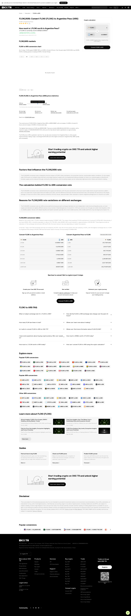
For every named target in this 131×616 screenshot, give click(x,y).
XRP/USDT (83, 576)
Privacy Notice (22, 566)
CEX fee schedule (54, 564)
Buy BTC (67, 564)
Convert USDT (68, 591)
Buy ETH (67, 566)
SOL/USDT (83, 571)
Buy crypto (37, 566)
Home (20, 13)
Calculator (27, 13)
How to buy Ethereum (86, 599)
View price (55, 463)
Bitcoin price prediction (86, 586)
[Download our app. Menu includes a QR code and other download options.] (122, 7)
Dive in (23, 463)
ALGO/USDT (83, 578)
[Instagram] (36, 608)
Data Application (23, 575)
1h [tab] (21, 56)
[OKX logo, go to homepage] (7, 7)
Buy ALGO (67, 578)
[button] (42, 314)
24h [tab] (27, 56)
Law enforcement (23, 570)
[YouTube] (38, 608)
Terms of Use (68, 509)
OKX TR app (22, 578)
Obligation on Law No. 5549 (24, 586)
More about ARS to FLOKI (106, 234)
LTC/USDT (83, 583)
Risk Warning (78, 509)
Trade (23, 7)
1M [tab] (36, 56)
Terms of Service (37, 511)
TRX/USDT (83, 574)
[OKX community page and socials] (41, 608)
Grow (38, 7)
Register (105, 567)
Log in (110, 7)
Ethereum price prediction (84, 589)
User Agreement (23, 563)
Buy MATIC (68, 569)
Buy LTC (67, 583)
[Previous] (20, 529)
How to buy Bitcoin (85, 597)
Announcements (54, 576)
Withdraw (51, 7)
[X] (30, 608)
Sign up (116, 7)
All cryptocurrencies (39, 574)
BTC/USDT (83, 564)
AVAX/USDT (83, 581)
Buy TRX (67, 576)
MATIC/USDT (84, 569)
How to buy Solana (85, 601)
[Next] (110, 529)
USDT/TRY (83, 561)
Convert (66, 7)
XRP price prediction (86, 592)
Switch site (63, 2)
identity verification (64, 293)
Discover (17, 7)
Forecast (86, 463)
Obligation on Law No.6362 (23, 590)
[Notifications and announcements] (125, 7)
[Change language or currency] (128, 7)
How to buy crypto (85, 594)
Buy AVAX (67, 581)
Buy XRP (67, 574)
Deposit (44, 7)
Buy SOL (67, 571)
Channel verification (55, 574)
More (77, 7)
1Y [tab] (41, 56)
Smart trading (30, 7)
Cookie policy (22, 573)
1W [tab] (31, 56)
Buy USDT (67, 561)
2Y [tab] (46, 56)
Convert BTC (68, 593)
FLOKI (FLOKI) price (29, 117)
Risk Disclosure (23, 568)
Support (72, 7)
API (50, 561)
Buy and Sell (60, 7)
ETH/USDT (83, 566)
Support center (54, 571)
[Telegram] (33, 608)
